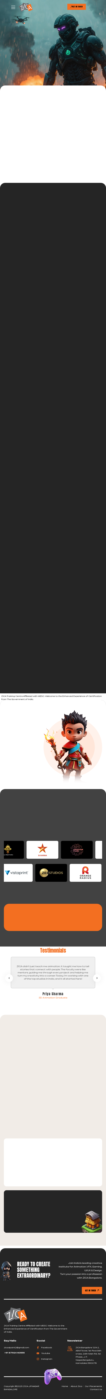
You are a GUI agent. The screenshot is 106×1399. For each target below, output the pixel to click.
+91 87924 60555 (14, 1353)
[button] (9, 978)
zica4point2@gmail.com (16, 1347)
